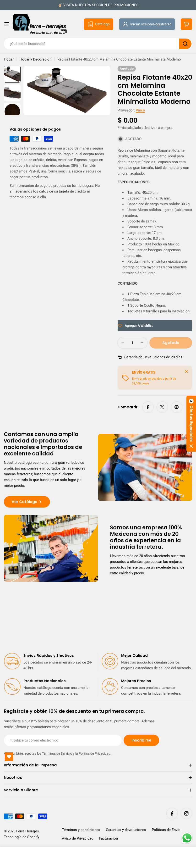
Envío (122, 128)
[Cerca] (186, 371)
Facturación (108, 838)
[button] (191, 424)
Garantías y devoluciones (126, 830)
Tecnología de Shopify (21, 837)
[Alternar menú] (7, 24)
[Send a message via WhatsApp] (187, 838)
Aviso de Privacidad (77, 838)
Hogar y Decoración (35, 59)
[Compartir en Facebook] (148, 407)
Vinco (140, 110)
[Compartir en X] (162, 407)
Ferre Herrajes (27, 831)
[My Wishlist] (9, 756)
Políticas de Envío (166, 830)
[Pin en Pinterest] (176, 407)
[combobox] (98, 44)
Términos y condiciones (81, 830)
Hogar (9, 59)
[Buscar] (185, 44)
